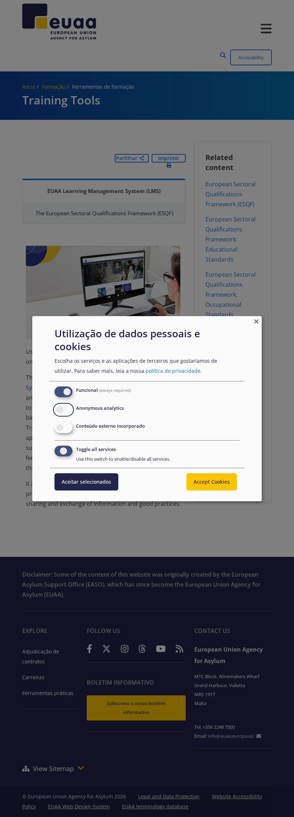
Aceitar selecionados (86, 481)
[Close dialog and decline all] (256, 320)
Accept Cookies (212, 481)
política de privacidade (173, 370)
